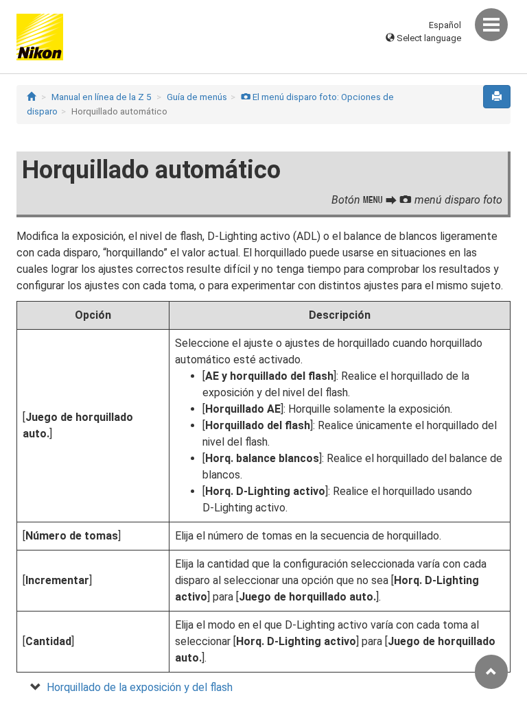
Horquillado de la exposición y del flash (140, 687)
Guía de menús (197, 97)
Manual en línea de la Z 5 (101, 97)
